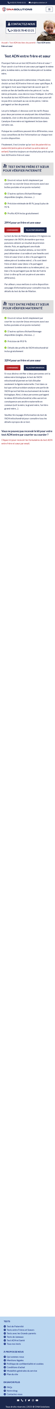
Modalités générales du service (21, 1370)
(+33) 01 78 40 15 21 (18, 2)
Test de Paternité (15, 1326)
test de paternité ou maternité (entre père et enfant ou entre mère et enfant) (26, 148)
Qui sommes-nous (15, 1356)
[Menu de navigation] (49, 9)
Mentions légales (15, 1360)
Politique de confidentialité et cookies (25, 1363)
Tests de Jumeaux (15, 1337)
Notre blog (11, 1390)
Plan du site (12, 1374)
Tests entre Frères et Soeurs (20, 1330)
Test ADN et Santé (15, 1340)
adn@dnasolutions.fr (39, 2)
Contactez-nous (14, 1394)
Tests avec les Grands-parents (21, 1333)
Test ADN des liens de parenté (22, 42)
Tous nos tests (13, 1343)
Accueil (4, 42)
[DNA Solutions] (17, 9)
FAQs (9, 1387)
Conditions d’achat (15, 1367)
